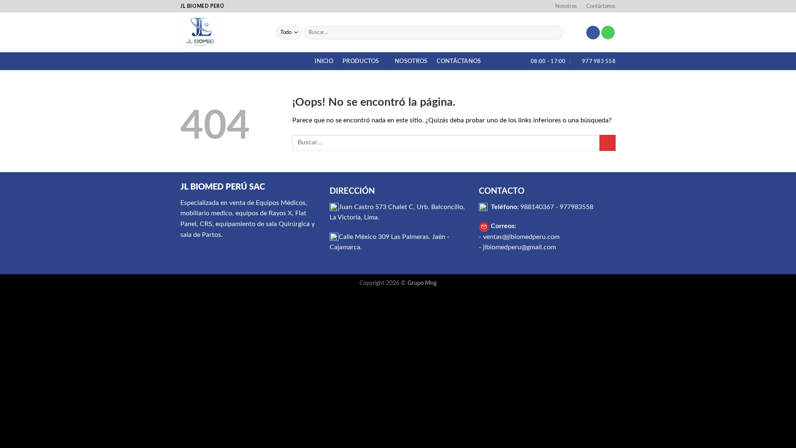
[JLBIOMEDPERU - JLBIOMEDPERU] (221, 32)
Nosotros (566, 6)
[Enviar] (555, 33)
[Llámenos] (608, 33)
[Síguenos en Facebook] (593, 33)
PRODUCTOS (360, 61)
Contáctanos (601, 6)
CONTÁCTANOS (459, 61)
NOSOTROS (411, 61)
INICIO (324, 61)
